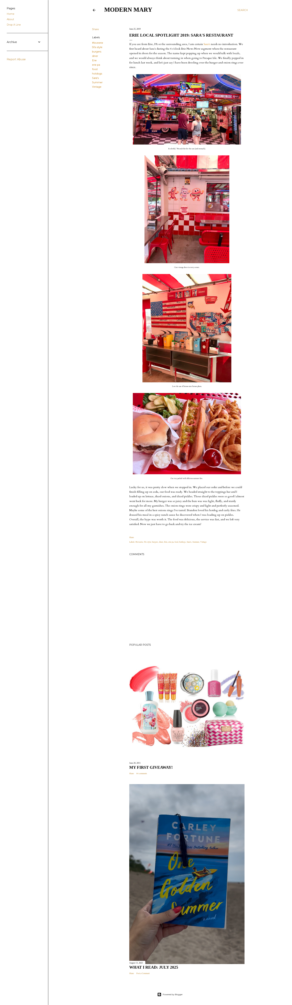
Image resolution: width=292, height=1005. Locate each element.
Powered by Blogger (173, 994)
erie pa (96, 64)
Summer (97, 82)
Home (10, 13)
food (95, 69)
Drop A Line (14, 24)
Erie (94, 60)
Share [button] (95, 29)
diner (95, 56)
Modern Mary (128, 9)
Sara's (95, 78)
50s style (97, 47)
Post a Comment (143, 973)
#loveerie (97, 42)
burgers (96, 51)
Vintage (96, 86)
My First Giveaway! (151, 767)
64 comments (141, 773)
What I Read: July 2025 (153, 967)
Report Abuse (16, 59)
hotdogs (97, 73)
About (10, 19)
